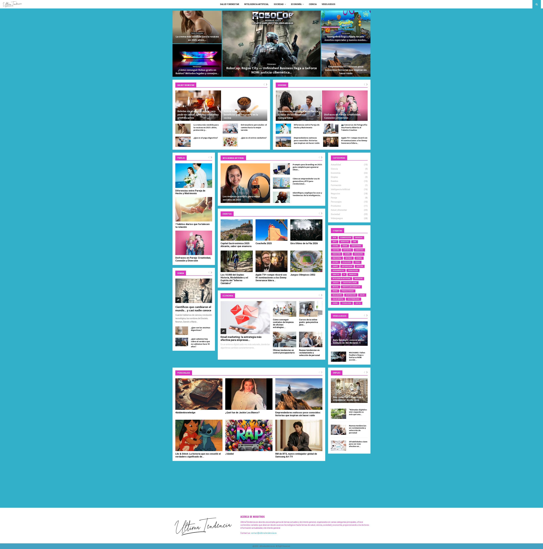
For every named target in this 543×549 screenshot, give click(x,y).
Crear (344, 246)
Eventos (271, 64)
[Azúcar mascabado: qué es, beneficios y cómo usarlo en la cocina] (244, 105)
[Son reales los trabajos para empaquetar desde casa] (349, 390)
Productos (345, 66)
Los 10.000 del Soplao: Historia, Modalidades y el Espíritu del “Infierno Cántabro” (234, 279)
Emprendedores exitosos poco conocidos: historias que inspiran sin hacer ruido (306, 140)
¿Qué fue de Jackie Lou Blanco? (242, 412)
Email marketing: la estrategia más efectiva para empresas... (241, 338)
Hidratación (353, 270)
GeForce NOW (347, 266)
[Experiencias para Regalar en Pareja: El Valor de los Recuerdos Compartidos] (298, 105)
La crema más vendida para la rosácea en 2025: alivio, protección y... (206, 127)
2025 (334, 237)
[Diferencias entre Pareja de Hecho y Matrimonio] (283, 129)
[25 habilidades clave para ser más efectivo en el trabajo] (338, 446)
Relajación (337, 295)
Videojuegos (328, 4)
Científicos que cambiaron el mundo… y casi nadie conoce (193, 309)
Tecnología (346, 303)
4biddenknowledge (185, 412)
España (359, 258)
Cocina (335, 246)
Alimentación (345, 237)
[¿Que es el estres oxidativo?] (230, 142)
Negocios (346, 30)
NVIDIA (335, 291)
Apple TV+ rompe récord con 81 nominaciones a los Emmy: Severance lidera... (271, 70)
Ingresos (352, 274)
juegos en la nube (350, 282)
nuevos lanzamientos (351, 287)
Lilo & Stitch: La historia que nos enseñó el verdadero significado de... (198, 455)
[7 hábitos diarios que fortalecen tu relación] (193, 209)
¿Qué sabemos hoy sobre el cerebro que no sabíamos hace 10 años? (200, 342)
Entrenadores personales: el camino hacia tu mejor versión (197, 38)
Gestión (359, 266)
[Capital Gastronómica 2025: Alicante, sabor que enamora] (237, 230)
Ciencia (313, 4)
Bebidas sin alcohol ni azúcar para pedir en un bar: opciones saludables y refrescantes (198, 114)
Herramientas (338, 270)
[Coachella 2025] (272, 230)
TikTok (358, 303)
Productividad (348, 291)
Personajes (336, 202)
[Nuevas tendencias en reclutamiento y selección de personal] (310, 339)
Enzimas (348, 258)
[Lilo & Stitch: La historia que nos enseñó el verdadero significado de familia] (198, 435)
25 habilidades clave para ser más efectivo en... (358, 444)
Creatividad (356, 246)
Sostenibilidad (353, 299)
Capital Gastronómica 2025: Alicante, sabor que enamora (236, 245)
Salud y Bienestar (229, 4)
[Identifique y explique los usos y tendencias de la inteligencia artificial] (281, 197)
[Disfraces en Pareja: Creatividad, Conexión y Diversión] (345, 105)
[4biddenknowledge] (198, 394)
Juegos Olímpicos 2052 (302, 274)
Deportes (347, 250)
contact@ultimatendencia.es (264, 533)
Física (357, 262)
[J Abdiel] (248, 435)
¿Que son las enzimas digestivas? (200, 329)
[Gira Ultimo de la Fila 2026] (306, 230)
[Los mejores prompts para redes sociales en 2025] (245, 183)
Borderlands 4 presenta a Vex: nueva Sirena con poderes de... (197, 72)
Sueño (335, 303)
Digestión (337, 254)
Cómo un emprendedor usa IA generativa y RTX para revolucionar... (306, 181)
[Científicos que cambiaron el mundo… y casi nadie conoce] (193, 291)
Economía (296, 4)
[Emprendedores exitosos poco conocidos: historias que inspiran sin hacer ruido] (283, 142)
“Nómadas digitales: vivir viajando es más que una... (358, 412)
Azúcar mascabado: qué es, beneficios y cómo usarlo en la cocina (241, 114)
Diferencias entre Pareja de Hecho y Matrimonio (306, 126)
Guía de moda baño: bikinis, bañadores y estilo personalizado (346, 72)
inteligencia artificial (341, 278)
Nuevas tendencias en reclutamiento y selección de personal (309, 352)
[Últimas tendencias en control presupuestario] (284, 339)
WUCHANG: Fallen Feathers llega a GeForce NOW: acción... (357, 356)
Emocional (337, 258)
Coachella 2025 (264, 243)
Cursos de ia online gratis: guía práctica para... (308, 322)
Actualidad (336, 164)
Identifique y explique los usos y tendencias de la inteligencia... (307, 194)
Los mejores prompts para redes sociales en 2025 (241, 198)
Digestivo (359, 250)
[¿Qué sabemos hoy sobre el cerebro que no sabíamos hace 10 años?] (181, 342)
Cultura (336, 250)
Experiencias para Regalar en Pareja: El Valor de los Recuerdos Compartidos (298, 114)
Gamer (335, 266)
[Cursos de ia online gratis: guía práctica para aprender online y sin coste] (310, 309)
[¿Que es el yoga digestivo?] (183, 142)
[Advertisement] (271, 486)
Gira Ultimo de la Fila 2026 (304, 243)
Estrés (335, 262)
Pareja (334, 198)
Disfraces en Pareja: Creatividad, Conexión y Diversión (342, 116)
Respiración (351, 295)
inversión (358, 278)
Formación (336, 185)
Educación (358, 254)
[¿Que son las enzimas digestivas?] (181, 330)
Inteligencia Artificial (256, 4)
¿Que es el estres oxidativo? (254, 137)
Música (335, 287)
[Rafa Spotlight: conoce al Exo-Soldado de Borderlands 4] (349, 333)
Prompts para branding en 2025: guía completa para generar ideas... (307, 167)
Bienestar (345, 241)
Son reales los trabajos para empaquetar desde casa (348, 398)
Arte (335, 241)
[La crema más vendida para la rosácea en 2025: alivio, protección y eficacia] (183, 129)
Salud (362, 295)
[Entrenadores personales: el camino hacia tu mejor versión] (230, 129)
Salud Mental (338, 299)
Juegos (336, 282)
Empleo (334, 177)
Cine (354, 241)
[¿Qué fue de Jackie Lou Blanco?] (248, 394)
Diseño (347, 254)
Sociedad (279, 4)
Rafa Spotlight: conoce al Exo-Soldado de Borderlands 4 (349, 341)
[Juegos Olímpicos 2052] (306, 261)
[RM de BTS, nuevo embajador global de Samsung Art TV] (298, 435)
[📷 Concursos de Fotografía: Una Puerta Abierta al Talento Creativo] (330, 129)
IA (344, 274)
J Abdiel (229, 453)
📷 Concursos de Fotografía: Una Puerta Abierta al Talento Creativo (354, 127)
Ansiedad (358, 237)
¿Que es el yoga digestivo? (205, 137)
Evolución (347, 262)
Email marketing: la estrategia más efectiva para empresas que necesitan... (346, 36)
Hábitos (336, 274)
